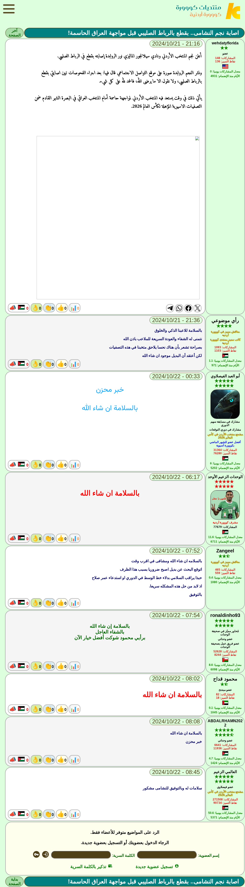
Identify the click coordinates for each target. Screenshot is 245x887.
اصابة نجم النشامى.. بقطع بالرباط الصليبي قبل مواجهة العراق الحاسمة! (153, 33)
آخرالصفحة (15, 33)
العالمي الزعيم (225, 772)
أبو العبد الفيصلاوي (225, 376)
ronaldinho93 (225, 615)
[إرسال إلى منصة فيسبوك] (188, 308)
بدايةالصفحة (15, 881)
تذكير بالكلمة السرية (91, 866)
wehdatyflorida (225, 43)
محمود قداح (225, 678)
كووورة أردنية (205, 14)
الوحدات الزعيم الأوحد (225, 477)
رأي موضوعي (225, 320)
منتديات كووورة (198, 7)
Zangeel (225, 550)
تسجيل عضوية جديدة (157, 866)
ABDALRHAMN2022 (225, 723)
